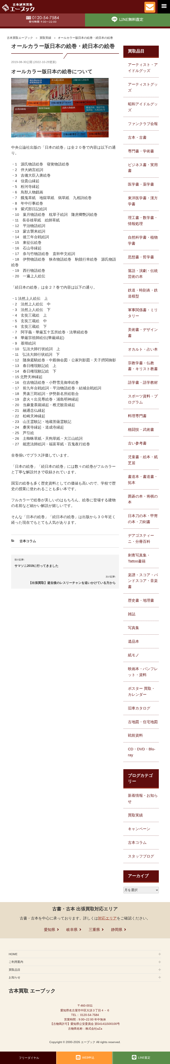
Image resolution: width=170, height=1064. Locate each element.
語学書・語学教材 (143, 382)
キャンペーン (139, 829)
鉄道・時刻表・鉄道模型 (143, 293)
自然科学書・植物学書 (143, 240)
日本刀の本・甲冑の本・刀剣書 (143, 519)
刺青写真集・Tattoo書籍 (139, 558)
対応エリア (107, 918)
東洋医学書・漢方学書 (143, 201)
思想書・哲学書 (141, 257)
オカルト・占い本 (143, 349)
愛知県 (49, 930)
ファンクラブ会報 (143, 124)
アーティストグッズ (143, 87)
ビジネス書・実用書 (143, 168)
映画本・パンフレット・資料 (143, 672)
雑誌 (131, 614)
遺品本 (133, 641)
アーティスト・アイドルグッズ (143, 68)
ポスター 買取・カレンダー (141, 691)
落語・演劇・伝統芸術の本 (143, 274)
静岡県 (116, 930)
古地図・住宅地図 (143, 722)
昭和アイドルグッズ (143, 107)
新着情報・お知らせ (143, 798)
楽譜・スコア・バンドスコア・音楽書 (143, 581)
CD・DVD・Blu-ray (141, 752)
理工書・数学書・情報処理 (143, 221)
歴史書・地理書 (141, 600)
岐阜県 (72, 930)
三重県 (94, 930)
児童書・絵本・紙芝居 (143, 460)
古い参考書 (137, 443)
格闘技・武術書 (141, 430)
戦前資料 (135, 735)
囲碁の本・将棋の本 (143, 499)
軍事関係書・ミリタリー (143, 313)
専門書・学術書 (141, 151)
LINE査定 (144, 1057)
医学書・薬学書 (141, 184)
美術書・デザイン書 (143, 333)
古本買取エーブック (20, 37)
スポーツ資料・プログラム (143, 399)
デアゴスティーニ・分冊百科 (141, 538)
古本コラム (27, 541)
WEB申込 (88, 1057)
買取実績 (45, 37)
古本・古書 (137, 137)
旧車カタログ (139, 708)
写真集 (133, 628)
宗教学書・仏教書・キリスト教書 (143, 366)
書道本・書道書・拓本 (143, 480)
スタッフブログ (141, 856)
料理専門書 (137, 416)
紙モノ (133, 655)
